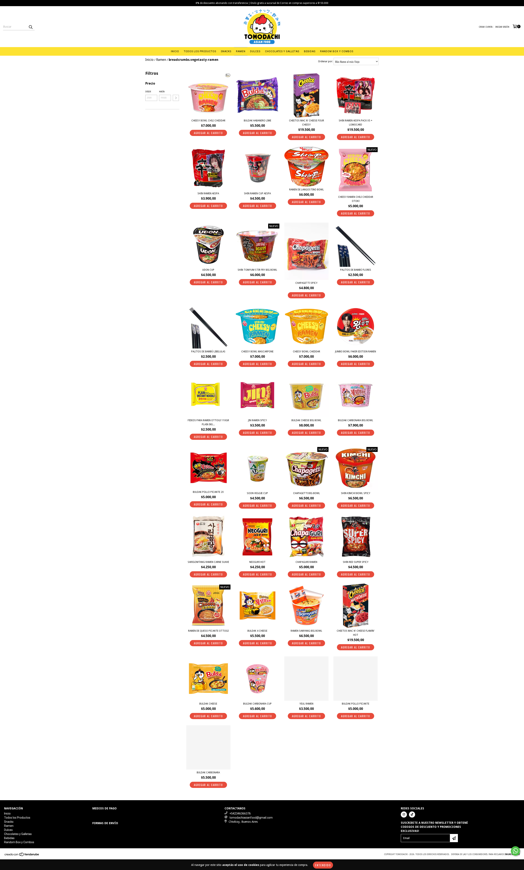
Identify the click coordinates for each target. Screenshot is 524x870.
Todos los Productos (200, 51)
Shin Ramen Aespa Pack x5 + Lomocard (355, 122)
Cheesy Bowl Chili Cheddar (208, 120)
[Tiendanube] (22, 855)
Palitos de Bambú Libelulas (208, 351)
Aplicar (176, 98)
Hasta (162, 92)
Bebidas (309, 51)
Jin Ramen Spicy (257, 420)
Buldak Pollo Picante (355, 703)
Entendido (323, 865)
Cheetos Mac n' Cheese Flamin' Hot (356, 632)
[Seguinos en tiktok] (412, 814)
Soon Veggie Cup (257, 493)
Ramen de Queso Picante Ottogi (208, 630)
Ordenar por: (325, 61)
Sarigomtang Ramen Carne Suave (208, 562)
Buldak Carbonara (208, 772)
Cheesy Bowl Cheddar (306, 351)
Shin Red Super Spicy (355, 562)
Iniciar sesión (502, 27)
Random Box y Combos (336, 51)
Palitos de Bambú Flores (355, 269)
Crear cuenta (485, 27)
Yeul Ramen (306, 703)
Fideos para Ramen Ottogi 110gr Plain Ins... (208, 422)
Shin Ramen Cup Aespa (257, 193)
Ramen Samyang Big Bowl (306, 630)
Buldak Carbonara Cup (257, 703)
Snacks (226, 51)
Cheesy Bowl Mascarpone (257, 351)
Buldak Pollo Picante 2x (208, 492)
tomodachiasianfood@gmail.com (251, 817)
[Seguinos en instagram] (404, 814)
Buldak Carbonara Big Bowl (355, 420)
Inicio (175, 51)
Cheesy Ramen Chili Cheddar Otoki (355, 199)
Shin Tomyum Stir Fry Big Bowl (257, 269)
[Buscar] (30, 26)
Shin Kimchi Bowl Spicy (355, 493)
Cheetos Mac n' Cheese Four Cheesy (306, 122)
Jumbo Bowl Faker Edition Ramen (355, 351)
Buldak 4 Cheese (257, 630)
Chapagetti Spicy (306, 283)
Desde (148, 92)
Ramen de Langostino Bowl (306, 189)
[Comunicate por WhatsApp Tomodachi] (515, 851)
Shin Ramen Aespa (208, 193)
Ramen (240, 51)
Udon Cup (208, 269)
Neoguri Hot (257, 562)
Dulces (255, 51)
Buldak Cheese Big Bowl (306, 420)
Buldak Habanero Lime (257, 120)
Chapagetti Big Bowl (306, 493)
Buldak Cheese (208, 703)
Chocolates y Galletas (282, 51)
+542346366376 (240, 813)
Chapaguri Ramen (306, 562)
